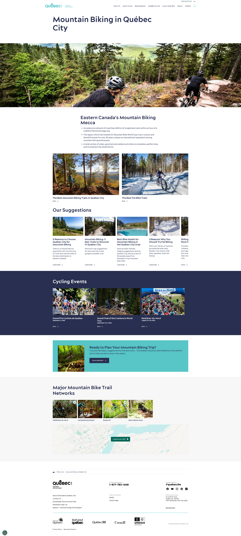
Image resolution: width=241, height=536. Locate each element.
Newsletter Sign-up (60, 505)
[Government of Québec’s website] (99, 522)
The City (117, 6)
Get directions (170, 508)
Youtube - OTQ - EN (172, 489)
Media (111, 497)
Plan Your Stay (98, 360)
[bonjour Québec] (77, 521)
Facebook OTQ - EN (167, 489)
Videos (188, 6)
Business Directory (70, 529)
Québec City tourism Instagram (177, 489)
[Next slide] (183, 226)
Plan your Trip (169, 6)
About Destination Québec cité (64, 496)
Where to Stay (154, 6)
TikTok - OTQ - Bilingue (186, 489)
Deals (179, 6)
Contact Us (57, 499)
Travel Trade (113, 500)
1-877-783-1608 (119, 484)
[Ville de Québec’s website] (58, 520)
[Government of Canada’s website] (120, 522)
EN (194, 1)
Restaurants (140, 6)
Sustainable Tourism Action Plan (64, 502)
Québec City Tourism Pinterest (182, 489)
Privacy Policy (57, 529)
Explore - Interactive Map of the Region (67, 508)
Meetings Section (186, 1)
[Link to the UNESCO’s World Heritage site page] (140, 521)
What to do (127, 6)
